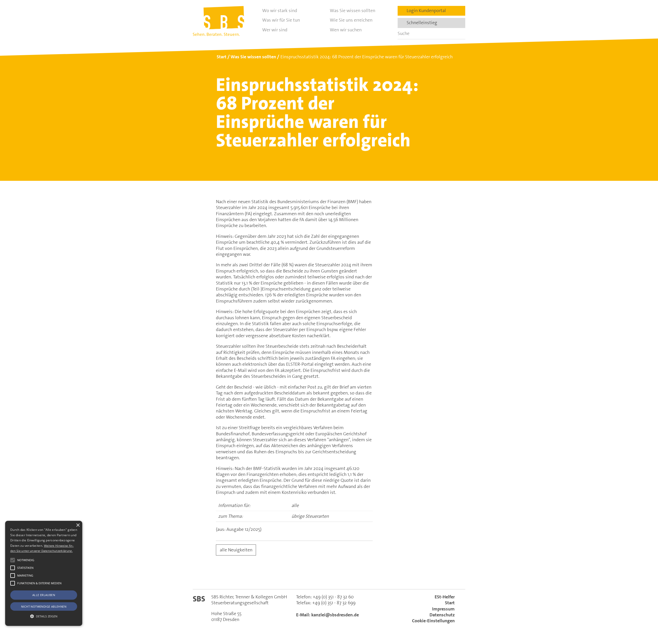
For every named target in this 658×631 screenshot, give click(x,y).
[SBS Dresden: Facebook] (329, 576)
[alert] (43, 573)
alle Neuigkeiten (236, 550)
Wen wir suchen (346, 30)
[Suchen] (459, 33)
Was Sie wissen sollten (352, 10)
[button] (12, 560)
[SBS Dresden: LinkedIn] (306, 576)
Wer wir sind (274, 30)
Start (450, 603)
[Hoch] (645, 601)
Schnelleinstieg (420, 23)
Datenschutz (442, 615)
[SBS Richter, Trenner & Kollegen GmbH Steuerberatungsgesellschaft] (218, 21)
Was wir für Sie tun (281, 20)
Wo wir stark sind (279, 10)
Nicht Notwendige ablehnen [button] (43, 606)
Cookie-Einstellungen (433, 621)
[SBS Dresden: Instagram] (351, 576)
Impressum (443, 609)
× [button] (78, 525)
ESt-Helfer (445, 597)
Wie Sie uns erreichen (351, 20)
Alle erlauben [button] (43, 595)
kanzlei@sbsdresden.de (335, 615)
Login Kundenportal (425, 10)
